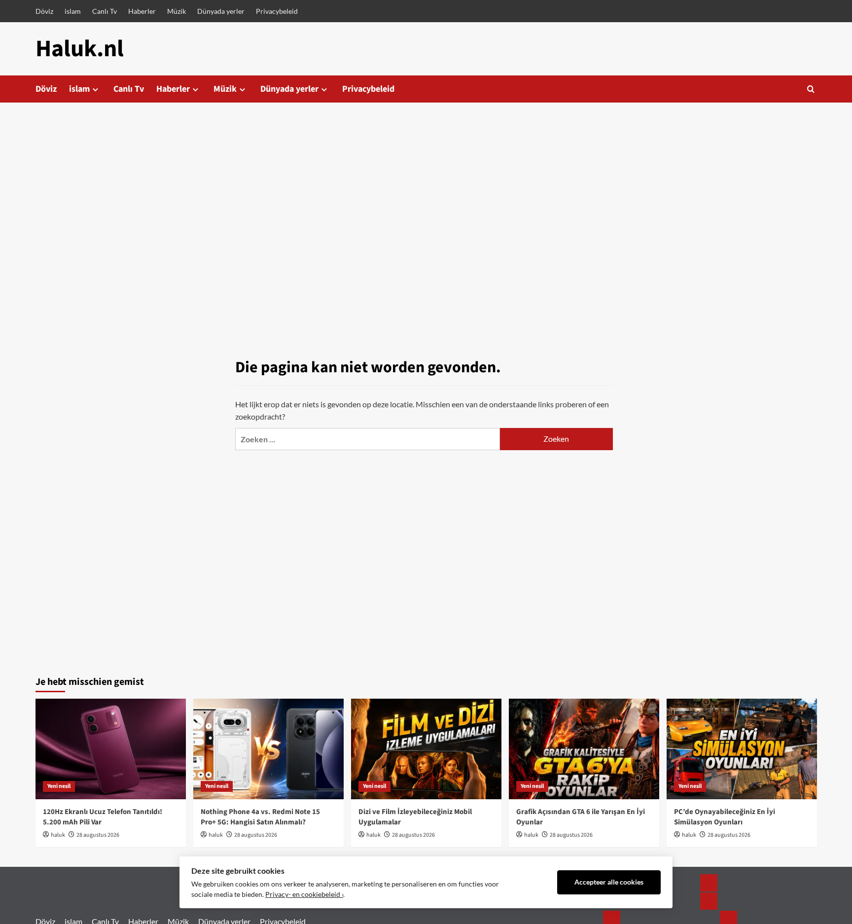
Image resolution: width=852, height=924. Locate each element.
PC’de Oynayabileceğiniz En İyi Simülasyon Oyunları (724, 817)
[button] (811, 89)
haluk (58, 835)
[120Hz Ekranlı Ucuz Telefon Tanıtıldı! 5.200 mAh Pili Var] (111, 749)
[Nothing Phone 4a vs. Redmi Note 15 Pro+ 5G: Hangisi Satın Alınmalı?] (268, 749)
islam (73, 11)
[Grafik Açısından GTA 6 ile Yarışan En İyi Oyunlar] (584, 749)
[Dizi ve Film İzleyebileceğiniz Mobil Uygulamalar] (426, 749)
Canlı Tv (104, 11)
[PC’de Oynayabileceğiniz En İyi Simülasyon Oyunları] (742, 749)
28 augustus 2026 (97, 835)
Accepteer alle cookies (608, 882)
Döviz (44, 11)
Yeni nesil (59, 786)
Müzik (176, 11)
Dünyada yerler (221, 11)
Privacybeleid (277, 11)
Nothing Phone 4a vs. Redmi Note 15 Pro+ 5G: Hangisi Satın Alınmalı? (260, 817)
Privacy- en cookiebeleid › (304, 894)
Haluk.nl (80, 49)
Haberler (142, 11)
